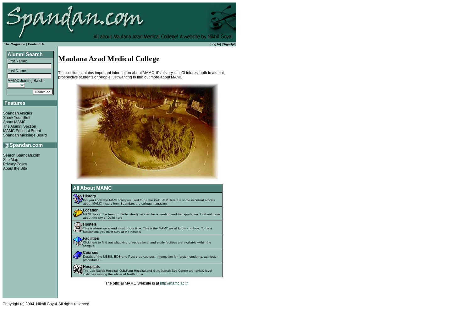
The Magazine (14, 44)
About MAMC (14, 122)
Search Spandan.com (21, 155)
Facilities (91, 238)
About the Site (15, 168)
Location (90, 210)
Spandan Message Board (25, 135)
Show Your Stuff (16, 117)
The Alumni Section (19, 126)
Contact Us (36, 44)
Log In (215, 44)
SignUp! (229, 44)
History (89, 196)
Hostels (90, 224)
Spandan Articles (17, 113)
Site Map (10, 160)
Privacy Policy (15, 164)
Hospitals (91, 267)
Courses (90, 252)
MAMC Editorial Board (22, 131)
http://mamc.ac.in (174, 283)
